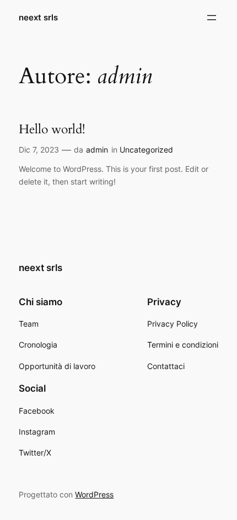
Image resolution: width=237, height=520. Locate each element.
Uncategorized (146, 149)
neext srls (38, 18)
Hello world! (52, 129)
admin (97, 149)
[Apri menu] (211, 17)
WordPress (94, 494)
